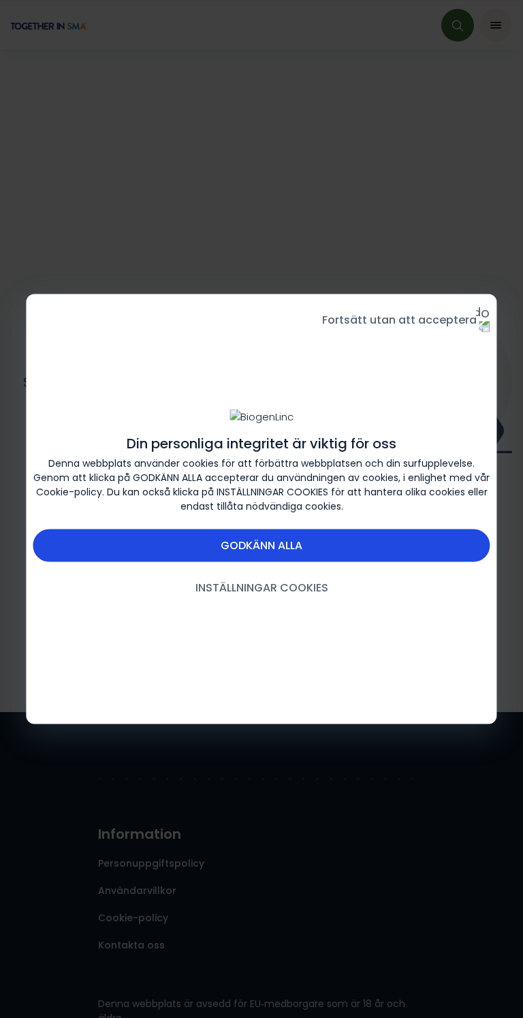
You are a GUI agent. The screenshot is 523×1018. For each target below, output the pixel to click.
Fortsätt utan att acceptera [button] (399, 320)
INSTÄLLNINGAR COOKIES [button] (261, 588)
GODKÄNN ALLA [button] (261, 545)
